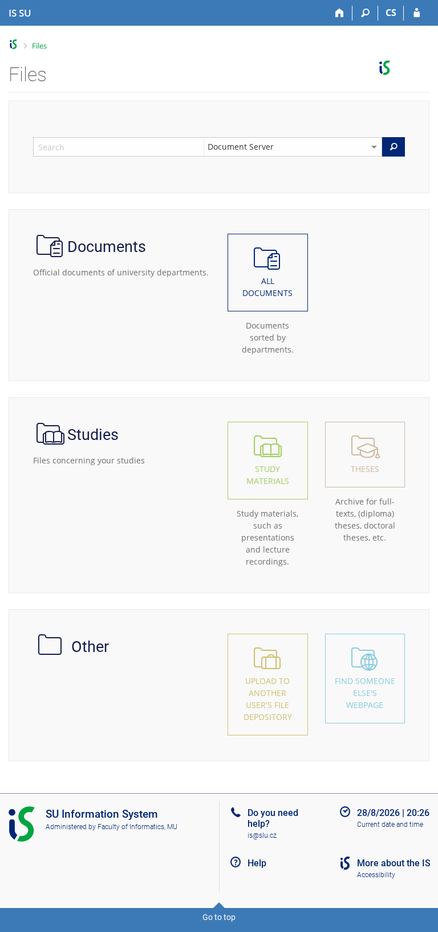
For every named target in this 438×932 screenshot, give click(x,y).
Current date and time (390, 825)
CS (391, 12)
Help (257, 863)
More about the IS (394, 863)
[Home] (339, 13)
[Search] (365, 13)
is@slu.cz (262, 835)
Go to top (219, 917)
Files (39, 46)
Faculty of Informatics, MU (137, 827)
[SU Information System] (13, 44)
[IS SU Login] (416, 13)
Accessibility (376, 875)
